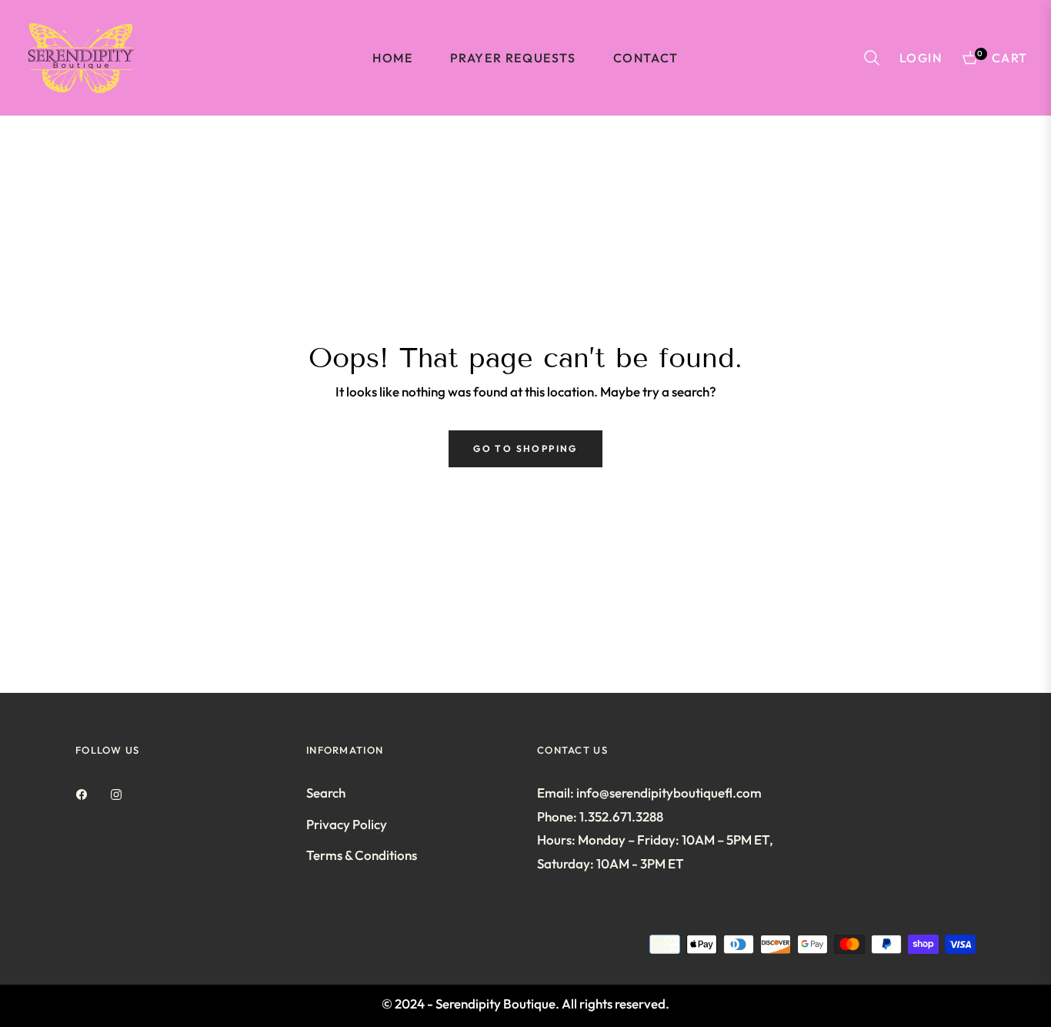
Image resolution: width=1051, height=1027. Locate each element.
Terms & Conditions (361, 855)
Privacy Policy (346, 824)
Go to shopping (525, 448)
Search (325, 792)
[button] (871, 58)
